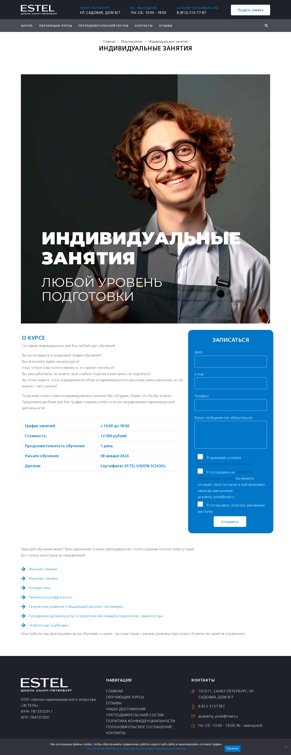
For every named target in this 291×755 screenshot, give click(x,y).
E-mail (199, 374)
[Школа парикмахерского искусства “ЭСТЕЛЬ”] (39, 9)
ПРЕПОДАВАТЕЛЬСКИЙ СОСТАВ (103, 25)
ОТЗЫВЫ (165, 25)
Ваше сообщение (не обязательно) (223, 417)
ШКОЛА (27, 25)
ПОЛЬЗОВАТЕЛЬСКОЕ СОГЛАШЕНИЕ (139, 726)
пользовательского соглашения (224, 464)
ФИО (198, 352)
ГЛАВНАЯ (114, 691)
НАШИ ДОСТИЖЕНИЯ (126, 708)
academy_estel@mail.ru (197, 8)
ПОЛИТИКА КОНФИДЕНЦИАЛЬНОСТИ (140, 720)
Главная (109, 41)
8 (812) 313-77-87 (191, 12)
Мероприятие (132, 41)
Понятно (233, 748)
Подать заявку (251, 10)
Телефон (201, 396)
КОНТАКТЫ (144, 25)
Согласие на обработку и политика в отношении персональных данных (136, 748)
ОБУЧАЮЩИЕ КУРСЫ (55, 25)
